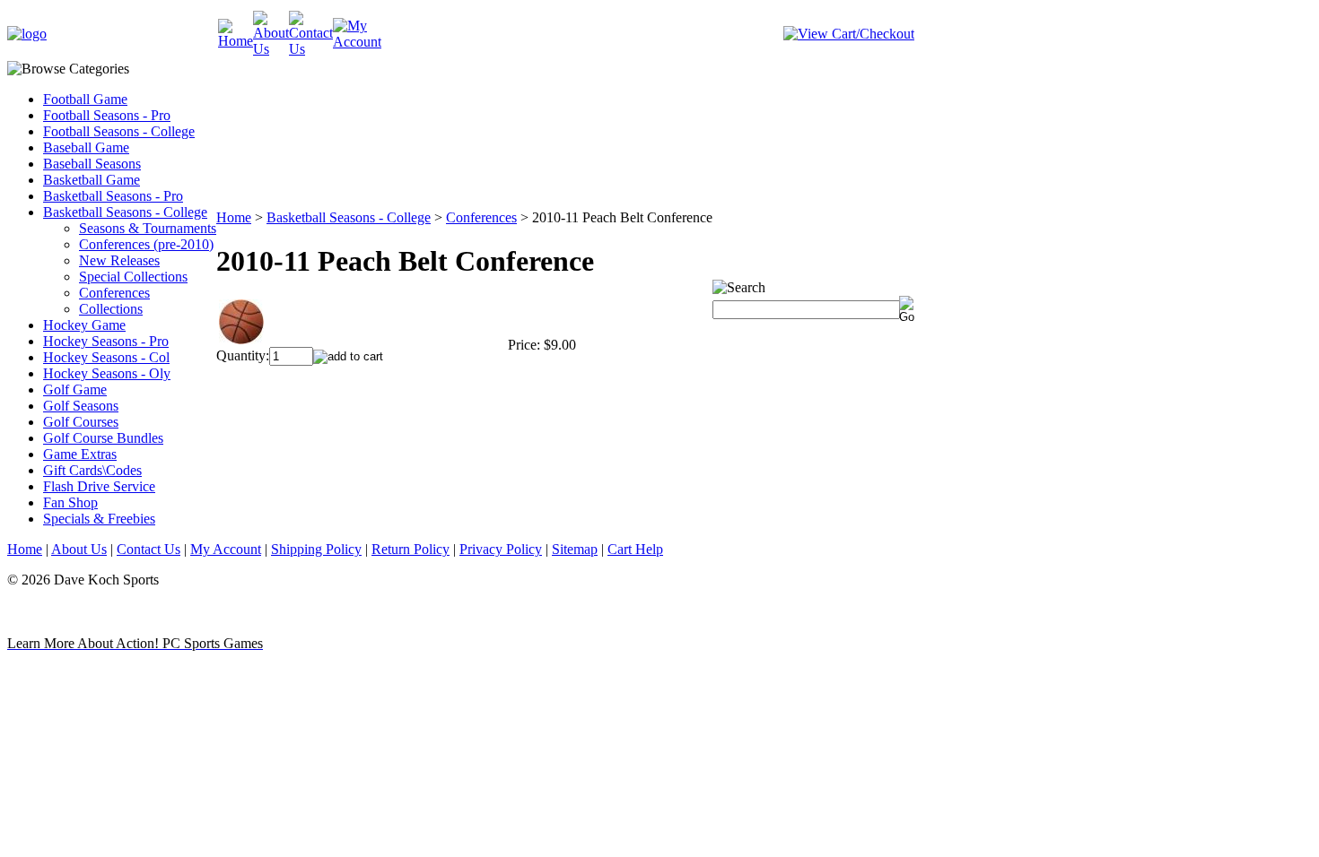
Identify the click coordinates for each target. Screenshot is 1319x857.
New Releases (119, 260)
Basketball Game (91, 179)
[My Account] (357, 41)
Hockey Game (84, 325)
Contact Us (148, 549)
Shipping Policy (316, 549)
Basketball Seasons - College (125, 212)
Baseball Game (86, 147)
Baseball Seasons (92, 163)
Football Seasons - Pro (106, 115)
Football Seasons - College (119, 131)
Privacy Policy (500, 549)
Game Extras (80, 454)
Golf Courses (80, 421)
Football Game (85, 99)
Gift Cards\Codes (92, 470)
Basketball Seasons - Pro (113, 195)
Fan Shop (70, 502)
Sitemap (575, 549)
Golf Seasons (80, 405)
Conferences (114, 292)
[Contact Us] (311, 48)
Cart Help (635, 549)
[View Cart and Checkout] (848, 33)
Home (233, 217)
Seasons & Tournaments (147, 228)
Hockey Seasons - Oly (106, 373)
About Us (79, 549)
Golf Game (75, 389)
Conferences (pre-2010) (146, 244)
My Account (225, 549)
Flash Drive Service (99, 486)
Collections (111, 308)
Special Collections (133, 276)
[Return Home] (27, 33)
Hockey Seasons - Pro (106, 341)
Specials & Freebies (99, 518)
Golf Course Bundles (103, 438)
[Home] (235, 40)
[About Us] (271, 48)
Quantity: (242, 355)
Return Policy (410, 549)
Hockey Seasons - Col (106, 357)
